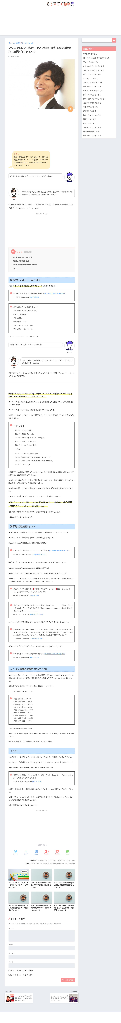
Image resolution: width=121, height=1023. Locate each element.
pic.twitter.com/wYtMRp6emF (54, 293)
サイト (11, 962)
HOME (62, 1015)
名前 (11, 945)
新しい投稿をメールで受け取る (21, 975)
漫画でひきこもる (89, 119)
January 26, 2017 (37, 639)
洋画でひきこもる (89, 111)
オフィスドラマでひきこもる (93, 66)
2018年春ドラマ (37, 863)
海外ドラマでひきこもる (92, 115)
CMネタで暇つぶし (90, 54)
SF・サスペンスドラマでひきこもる (96, 58)
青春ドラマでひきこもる (66, 860)
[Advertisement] (60, 22)
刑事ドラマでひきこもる (92, 86)
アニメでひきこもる (90, 62)
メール (11, 953)
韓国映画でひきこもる (91, 131)
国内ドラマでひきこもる (92, 95)
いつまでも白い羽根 (52, 863)
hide (28, 252)
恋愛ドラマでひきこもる (92, 103)
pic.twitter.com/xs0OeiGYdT (59, 550)
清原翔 (72, 863)
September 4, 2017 (39, 554)
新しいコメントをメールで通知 (21, 971)
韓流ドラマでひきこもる (92, 136)
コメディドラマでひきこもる (93, 70)
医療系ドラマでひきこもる (47, 860)
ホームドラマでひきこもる (93, 82)
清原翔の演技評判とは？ (21, 261)
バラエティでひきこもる (92, 74)
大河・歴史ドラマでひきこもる (94, 99)
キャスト (64, 863)
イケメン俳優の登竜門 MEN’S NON (25, 264)
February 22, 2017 (36, 614)
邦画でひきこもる (89, 123)
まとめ (15, 268)
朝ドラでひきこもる (90, 107)
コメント (12, 929)
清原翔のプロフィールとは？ (22, 257)
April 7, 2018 (34, 297)
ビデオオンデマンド (90, 78)
